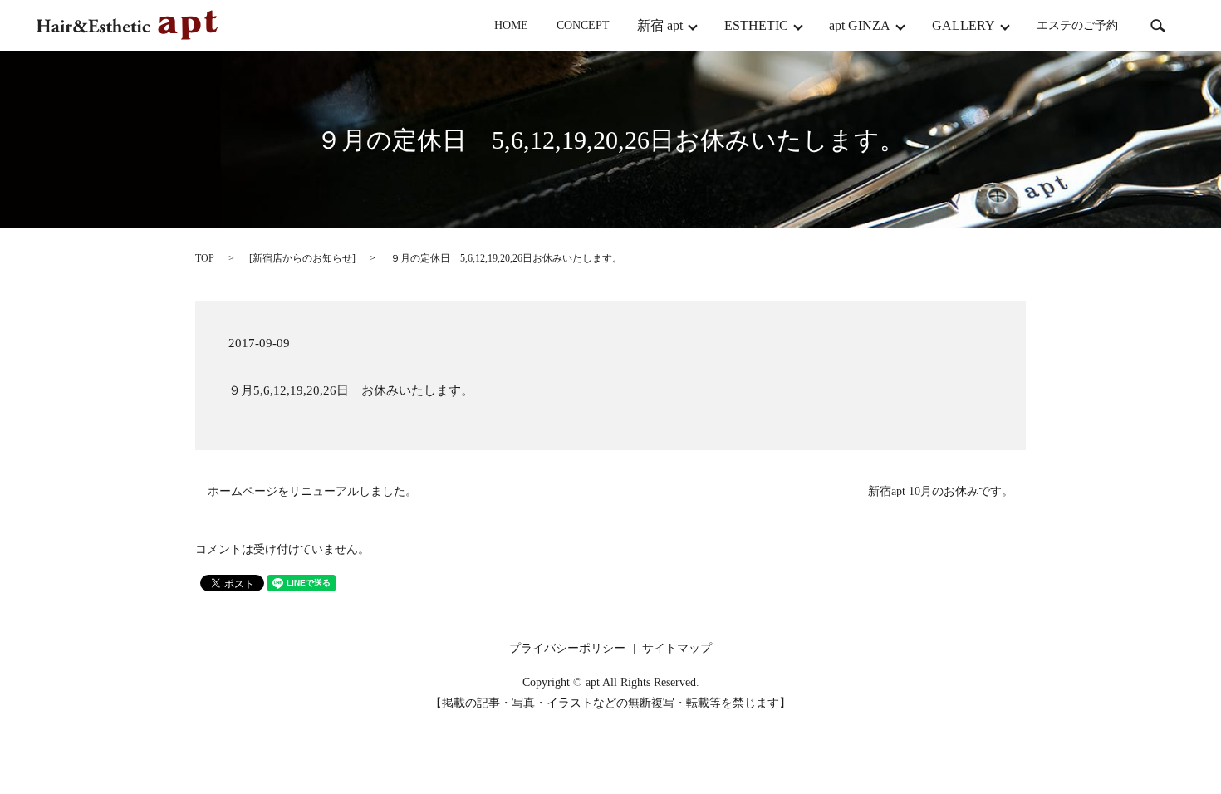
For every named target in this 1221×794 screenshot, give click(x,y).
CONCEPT (583, 26)
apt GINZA (859, 25)
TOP (204, 258)
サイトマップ (677, 648)
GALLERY (963, 25)
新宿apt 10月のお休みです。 (940, 491)
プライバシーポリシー (567, 648)
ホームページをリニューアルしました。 (312, 491)
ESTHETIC (756, 25)
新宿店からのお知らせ (302, 258)
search (1157, 25)
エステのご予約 (1077, 26)
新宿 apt (660, 25)
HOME (511, 26)
